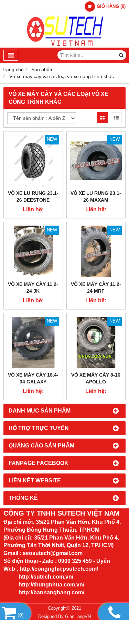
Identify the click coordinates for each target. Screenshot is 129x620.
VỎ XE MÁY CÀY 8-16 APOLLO (95, 378)
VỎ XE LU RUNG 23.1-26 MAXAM (96, 196)
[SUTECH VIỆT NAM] (64, 46)
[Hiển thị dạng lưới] (102, 117)
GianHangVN (78, 616)
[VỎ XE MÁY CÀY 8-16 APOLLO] (96, 342)
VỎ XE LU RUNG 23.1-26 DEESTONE (33, 196)
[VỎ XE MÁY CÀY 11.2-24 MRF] (96, 251)
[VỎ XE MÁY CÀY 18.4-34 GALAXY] (33, 342)
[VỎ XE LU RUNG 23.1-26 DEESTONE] (33, 161)
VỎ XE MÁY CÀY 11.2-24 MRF (96, 287)
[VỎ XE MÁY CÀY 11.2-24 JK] (33, 251)
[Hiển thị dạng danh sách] (116, 117)
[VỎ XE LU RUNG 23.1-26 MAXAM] (96, 161)
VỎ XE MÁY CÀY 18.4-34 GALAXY (33, 378)
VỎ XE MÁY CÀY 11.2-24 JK (33, 287)
